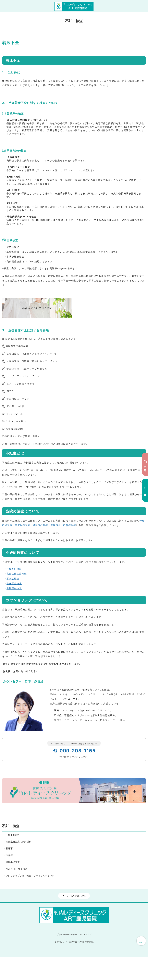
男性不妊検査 (14, 588)
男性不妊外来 (13, 862)
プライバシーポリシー (67, 934)
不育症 (9, 855)
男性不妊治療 (40, 525)
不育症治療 (69, 525)
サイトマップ (85, 934)
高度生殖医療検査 (17, 573)
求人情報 (145, 492)
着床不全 (55, 525)
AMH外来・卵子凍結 (16, 868)
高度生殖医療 (22, 525)
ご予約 (145, 466)
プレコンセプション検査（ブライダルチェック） (31, 875)
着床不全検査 (14, 583)
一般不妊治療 (14, 568)
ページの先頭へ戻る (75, 895)
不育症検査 (13, 578)
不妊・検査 (11, 826)
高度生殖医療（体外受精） (20, 841)
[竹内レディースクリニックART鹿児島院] (74, 6)
